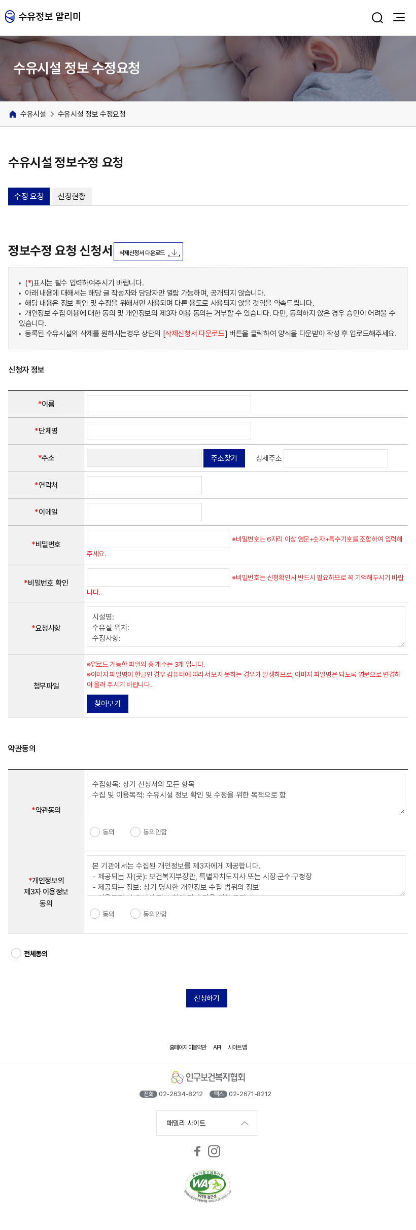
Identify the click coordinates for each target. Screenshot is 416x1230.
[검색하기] (377, 17)
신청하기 (207, 998)
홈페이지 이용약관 (187, 1047)
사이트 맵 (237, 1047)
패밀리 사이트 (186, 1123)
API (216, 1047)
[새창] (208, 1187)
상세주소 (269, 458)
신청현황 (72, 196)
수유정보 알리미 (43, 17)
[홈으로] (12, 114)
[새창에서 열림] (197, 1151)
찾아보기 (107, 703)
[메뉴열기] (399, 17)
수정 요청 (29, 196)
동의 (108, 832)
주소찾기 (224, 458)
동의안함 (155, 832)
